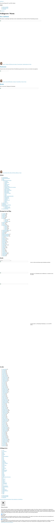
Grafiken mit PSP (5, 202)
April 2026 (4, 373)
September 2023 (5, 402)
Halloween (6, 185)
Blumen (3, 215)
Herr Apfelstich (4, 16)
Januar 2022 (4, 418)
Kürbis (3, 467)
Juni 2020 (4, 433)
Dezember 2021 (5, 419)
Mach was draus (7, 189)
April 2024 (4, 395)
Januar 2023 (4, 408)
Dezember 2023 (5, 399)
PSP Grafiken (4, 241)
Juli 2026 (3, 370)
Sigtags (3, 245)
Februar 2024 (4, 397)
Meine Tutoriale (5, 205)
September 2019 (5, 441)
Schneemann (4, 482)
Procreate (3, 478)
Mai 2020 (4, 434)
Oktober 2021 (4, 421)
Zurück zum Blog (5, 7)
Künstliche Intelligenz (6, 230)
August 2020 (4, 431)
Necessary (4, 514)
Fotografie (4, 222)
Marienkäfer (4, 471)
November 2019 (5, 439)
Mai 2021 (4, 422)
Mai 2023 (4, 404)
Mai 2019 (4, 443)
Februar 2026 (4, 375)
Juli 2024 (3, 393)
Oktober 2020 (4, 429)
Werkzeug (4, 254)
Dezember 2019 (5, 438)
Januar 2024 (4, 398)
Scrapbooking (6, 198)
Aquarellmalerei (5, 177)
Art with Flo (4, 451)
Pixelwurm (3, 66)
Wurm (30, 64)
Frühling (5, 226)
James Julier (4, 465)
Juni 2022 (4, 414)
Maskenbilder (6, 192)
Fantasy (3, 217)
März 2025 (4, 385)
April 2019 (4, 444)
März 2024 (4, 396)
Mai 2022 (4, 415)
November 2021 (5, 420)
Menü (1, 5)
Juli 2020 (3, 432)
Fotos (3, 179)
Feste (3, 218)
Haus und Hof (6, 186)
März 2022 (4, 417)
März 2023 (4, 406)
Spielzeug (4, 247)
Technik (3, 249)
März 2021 (4, 424)
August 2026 (4, 369)
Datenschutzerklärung (6, 178)
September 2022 (5, 412)
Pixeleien (11, 81)
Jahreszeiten (4, 225)
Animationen (6, 182)
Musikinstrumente (5, 235)
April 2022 (4, 416)
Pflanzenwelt (6, 197)
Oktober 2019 (4, 440)
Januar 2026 (4, 376)
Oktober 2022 (4, 411)
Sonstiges (3, 246)
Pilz (3, 477)
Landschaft (4, 468)
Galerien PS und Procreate (6, 180)
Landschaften (6, 188)
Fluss (3, 459)
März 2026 (4, 374)
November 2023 (5, 400)
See (2, 484)
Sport (3, 248)
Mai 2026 (4, 372)
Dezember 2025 (5, 377)
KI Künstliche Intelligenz (6, 204)
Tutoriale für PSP (7, 207)
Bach (3, 452)
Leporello (4, 232)
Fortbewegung (6, 184)
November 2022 (5, 410)
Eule (3, 457)
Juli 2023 (3, 403)
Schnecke (4, 480)
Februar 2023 (4, 407)
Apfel (21, 64)
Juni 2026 (4, 371)
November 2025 (5, 378)
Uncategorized (4, 252)
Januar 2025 (4, 387)
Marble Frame (4, 470)
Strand (3, 487)
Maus (3, 472)
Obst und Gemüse (13, 64)
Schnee (3, 481)
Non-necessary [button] (3, 518)
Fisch (3, 458)
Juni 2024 (4, 394)
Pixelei (22, 81)
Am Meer (6, 181)
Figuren (5, 183)
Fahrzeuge (4, 216)
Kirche (3, 466)
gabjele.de (2, 1)
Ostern (5, 195)
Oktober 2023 (4, 401)
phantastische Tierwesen (6, 476)
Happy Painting (5, 463)
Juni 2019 (4, 442)
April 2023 (4, 405)
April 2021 (4, 423)
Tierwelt (18, 64)
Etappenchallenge (5, 456)
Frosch (3, 460)
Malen (3, 233)
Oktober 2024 (4, 390)
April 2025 (4, 384)
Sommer (14, 81)
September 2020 (5, 430)
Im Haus (3, 224)
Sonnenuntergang (5, 486)
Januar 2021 (4, 426)
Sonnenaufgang (5, 485)
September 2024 (5, 391)
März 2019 (4, 445)
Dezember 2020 (5, 427)
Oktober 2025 (4, 379)
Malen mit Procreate (7, 190)
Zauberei (3, 255)
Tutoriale (3, 251)
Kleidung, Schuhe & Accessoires (10, 187)
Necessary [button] (3, 513)
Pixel (20, 81)
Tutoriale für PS (7, 206)
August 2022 (4, 413)
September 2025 (5, 380)
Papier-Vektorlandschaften (8, 196)
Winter (5, 229)
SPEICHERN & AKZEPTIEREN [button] (7, 522)
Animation (4, 214)
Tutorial (3, 488)
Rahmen (3, 242)
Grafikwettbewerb (25, 64)
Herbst (5, 227)
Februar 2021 (4, 425)
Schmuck (3, 243)
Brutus (2, 84)
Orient (5, 194)
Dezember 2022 (5, 409)
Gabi (3, 64)
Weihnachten (6, 221)
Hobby (3, 223)
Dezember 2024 (5, 388)
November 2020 (5, 428)
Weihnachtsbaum (5, 490)
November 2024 (5, 389)
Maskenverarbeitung (5, 234)
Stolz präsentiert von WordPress (16, 499)
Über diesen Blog (5, 8)
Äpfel (3, 493)
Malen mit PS (6, 191)
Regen (3, 479)
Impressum (4, 203)
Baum (3, 453)
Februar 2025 (4, 386)
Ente (3, 455)
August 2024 (4, 392)
